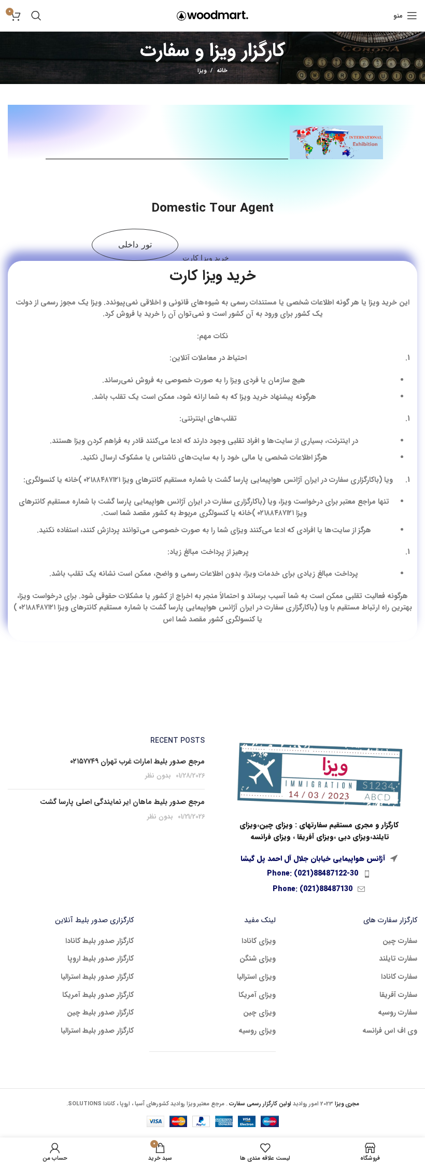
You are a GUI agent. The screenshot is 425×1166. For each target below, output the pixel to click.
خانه (222, 71)
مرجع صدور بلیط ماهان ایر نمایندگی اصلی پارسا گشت (122, 802)
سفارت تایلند (398, 959)
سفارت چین (399, 941)
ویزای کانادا (259, 941)
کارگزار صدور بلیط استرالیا (97, 977)
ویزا (201, 70)
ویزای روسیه (257, 1031)
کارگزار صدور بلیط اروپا (100, 959)
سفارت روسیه (397, 1013)
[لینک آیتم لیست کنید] (318, 873)
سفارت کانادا (399, 977)
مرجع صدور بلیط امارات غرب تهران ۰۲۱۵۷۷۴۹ (137, 761)
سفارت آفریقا (398, 995)
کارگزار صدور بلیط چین (100, 1013)
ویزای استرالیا (256, 977)
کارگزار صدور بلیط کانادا (99, 941)
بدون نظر (158, 776)
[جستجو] (36, 15)
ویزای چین (259, 1013)
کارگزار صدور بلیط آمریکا (98, 995)
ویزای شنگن (257, 959)
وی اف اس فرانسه (389, 1031)
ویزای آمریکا (257, 995)
